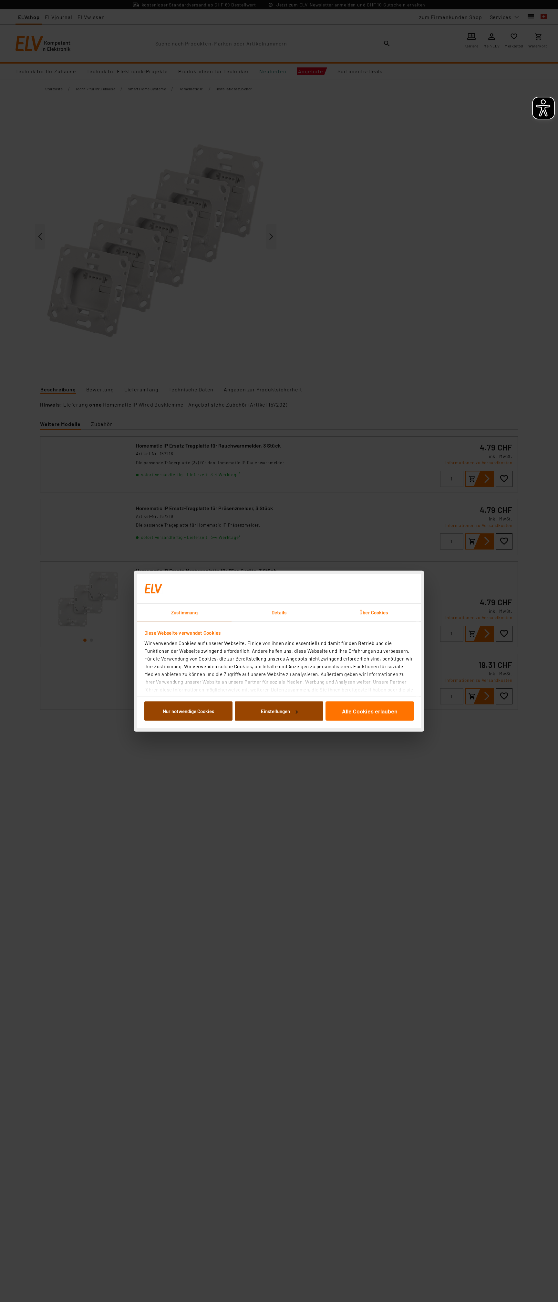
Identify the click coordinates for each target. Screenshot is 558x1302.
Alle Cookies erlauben (370, 711)
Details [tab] (279, 612)
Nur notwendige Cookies (188, 711)
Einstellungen (275, 711)
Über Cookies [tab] (373, 612)
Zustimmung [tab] (184, 612)
